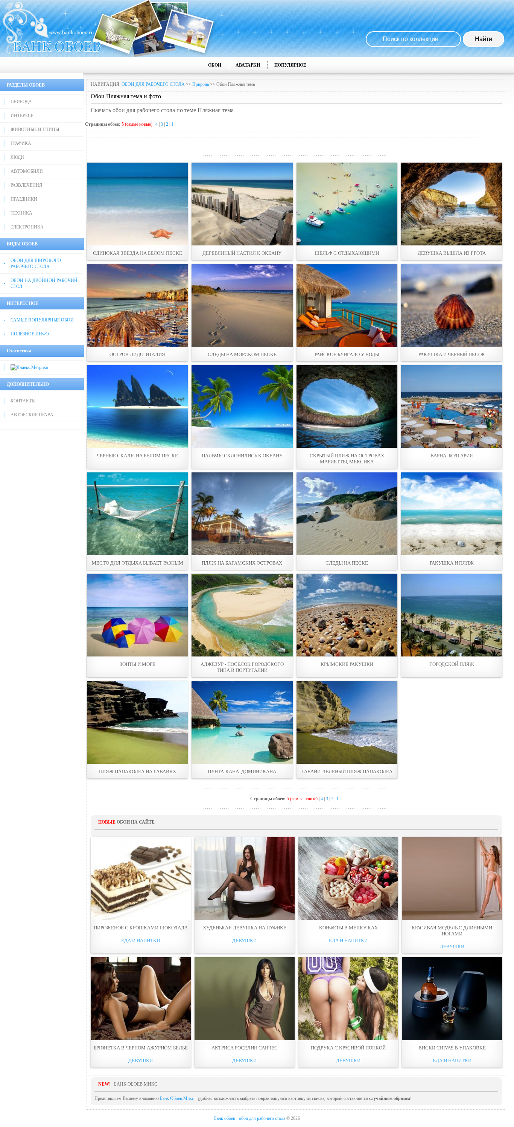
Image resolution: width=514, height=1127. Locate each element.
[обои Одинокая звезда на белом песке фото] (137, 204)
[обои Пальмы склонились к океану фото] (242, 406)
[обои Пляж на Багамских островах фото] (242, 513)
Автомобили (27, 171)
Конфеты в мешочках (348, 928)
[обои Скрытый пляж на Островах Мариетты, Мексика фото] (347, 406)
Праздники (24, 199)
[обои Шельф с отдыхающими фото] (347, 204)
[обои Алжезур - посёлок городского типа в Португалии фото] (242, 615)
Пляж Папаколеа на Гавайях (137, 771)
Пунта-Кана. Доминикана (242, 771)
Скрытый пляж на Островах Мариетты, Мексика (347, 459)
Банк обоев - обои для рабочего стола (249, 1118)
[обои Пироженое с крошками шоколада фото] (141, 878)
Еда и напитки (140, 940)
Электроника (27, 227)
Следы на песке (346, 563)
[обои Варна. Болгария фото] (451, 406)
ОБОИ (214, 65)
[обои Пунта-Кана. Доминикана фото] (242, 722)
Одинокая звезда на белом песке (137, 253)
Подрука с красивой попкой (348, 1048)
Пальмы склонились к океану (242, 455)
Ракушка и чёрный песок (451, 354)
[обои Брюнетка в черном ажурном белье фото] (141, 998)
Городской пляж (451, 664)
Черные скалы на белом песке (137, 455)
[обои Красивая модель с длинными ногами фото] (452, 878)
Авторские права (32, 414)
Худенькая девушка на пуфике (244, 928)
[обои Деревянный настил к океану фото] (242, 204)
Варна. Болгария (451, 455)
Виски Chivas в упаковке (452, 1048)
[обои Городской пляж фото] (451, 615)
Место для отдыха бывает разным (137, 563)
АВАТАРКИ (248, 65)
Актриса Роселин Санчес (244, 1048)
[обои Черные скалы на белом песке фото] (137, 406)
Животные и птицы (35, 129)
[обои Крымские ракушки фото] (347, 615)
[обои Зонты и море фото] (137, 615)
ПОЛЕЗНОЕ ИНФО (30, 334)
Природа (21, 101)
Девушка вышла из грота (452, 253)
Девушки (244, 940)
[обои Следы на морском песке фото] (242, 305)
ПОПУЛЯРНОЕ (290, 65)
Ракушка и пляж (452, 563)
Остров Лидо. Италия (137, 354)
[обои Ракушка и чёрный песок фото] (451, 305)
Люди (17, 157)
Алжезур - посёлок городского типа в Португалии (242, 667)
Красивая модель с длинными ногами (452, 931)
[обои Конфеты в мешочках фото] (348, 878)
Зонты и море (137, 664)
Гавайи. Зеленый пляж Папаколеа (346, 771)
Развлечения (26, 185)
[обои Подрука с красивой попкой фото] (348, 998)
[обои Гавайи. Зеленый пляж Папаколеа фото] (347, 722)
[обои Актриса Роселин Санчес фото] (245, 998)
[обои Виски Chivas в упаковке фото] (452, 998)
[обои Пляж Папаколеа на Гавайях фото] (137, 722)
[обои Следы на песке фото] (347, 513)
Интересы (23, 115)
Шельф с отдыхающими (347, 253)
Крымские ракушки (347, 664)
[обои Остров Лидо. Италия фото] (137, 305)
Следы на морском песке (242, 354)
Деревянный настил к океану (241, 253)
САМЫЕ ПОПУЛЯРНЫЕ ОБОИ (42, 320)
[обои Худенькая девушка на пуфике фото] (245, 878)
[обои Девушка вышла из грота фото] (451, 204)
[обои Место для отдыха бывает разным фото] (137, 513)
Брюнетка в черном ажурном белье (141, 1048)
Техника (21, 213)
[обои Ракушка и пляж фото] (451, 513)
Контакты (23, 401)
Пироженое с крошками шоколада (141, 928)
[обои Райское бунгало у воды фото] (347, 305)
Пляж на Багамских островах (242, 563)
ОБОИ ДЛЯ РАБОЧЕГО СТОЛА (153, 84)
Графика (21, 143)
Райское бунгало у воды (347, 354)
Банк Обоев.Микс (177, 1098)
